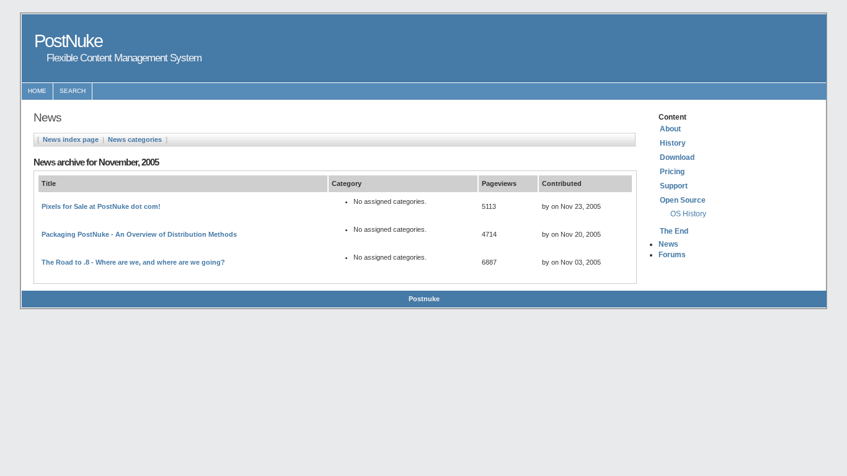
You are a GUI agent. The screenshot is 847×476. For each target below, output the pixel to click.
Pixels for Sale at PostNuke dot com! (101, 206)
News (668, 244)
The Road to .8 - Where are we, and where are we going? (133, 262)
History (673, 143)
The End (674, 231)
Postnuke (424, 298)
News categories (135, 139)
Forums (672, 254)
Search (73, 90)
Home (37, 90)
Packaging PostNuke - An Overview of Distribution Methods (139, 234)
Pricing (672, 171)
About (670, 129)
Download (677, 157)
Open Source (683, 200)
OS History (688, 213)
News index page (71, 139)
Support (674, 186)
